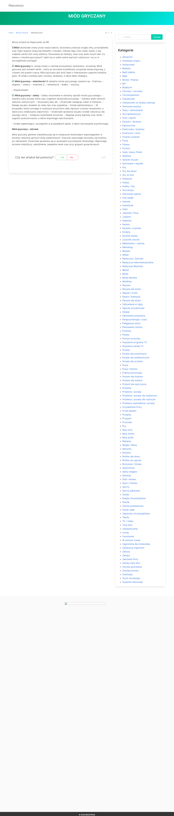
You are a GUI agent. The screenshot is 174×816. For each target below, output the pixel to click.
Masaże (126, 251)
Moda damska (129, 277)
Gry (124, 167)
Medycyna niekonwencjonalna (137, 262)
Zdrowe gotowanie (132, 566)
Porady (126, 350)
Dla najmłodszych (131, 114)
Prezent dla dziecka (132, 376)
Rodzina (126, 452)
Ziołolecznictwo (130, 570)
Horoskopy (128, 190)
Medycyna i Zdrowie (132, 258)
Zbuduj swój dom (131, 563)
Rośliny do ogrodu (131, 460)
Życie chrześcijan (131, 578)
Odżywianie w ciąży (132, 304)
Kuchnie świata (130, 235)
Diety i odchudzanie (132, 110)
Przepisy (126, 414)
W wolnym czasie (131, 540)
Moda (125, 273)
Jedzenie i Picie (130, 213)
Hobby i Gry (128, 186)
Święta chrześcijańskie (134, 498)
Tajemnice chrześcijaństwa (136, 513)
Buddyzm (127, 87)
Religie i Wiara (129, 445)
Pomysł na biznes (131, 338)
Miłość (125, 270)
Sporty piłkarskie (131, 490)
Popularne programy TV (134, 342)
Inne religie (127, 197)
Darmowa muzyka (131, 106)
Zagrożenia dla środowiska (136, 544)
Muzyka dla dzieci (131, 289)
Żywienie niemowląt (132, 582)
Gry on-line (128, 175)
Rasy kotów (128, 433)
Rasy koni (127, 429)
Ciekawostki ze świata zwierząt (138, 102)
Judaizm (126, 216)
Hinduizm (127, 178)
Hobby (125, 182)
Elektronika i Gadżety (133, 129)
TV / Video (127, 521)
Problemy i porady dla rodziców (139, 399)
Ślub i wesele (129, 479)
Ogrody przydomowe (133, 308)
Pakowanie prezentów (133, 315)
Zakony (126, 551)
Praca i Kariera (129, 369)
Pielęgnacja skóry (131, 323)
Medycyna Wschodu (132, 266)
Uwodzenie (128, 536)
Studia (125, 494)
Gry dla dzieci (129, 171)
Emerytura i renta (131, 133)
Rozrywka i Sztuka (132, 464)
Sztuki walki (128, 509)
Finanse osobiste (131, 136)
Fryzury (126, 148)
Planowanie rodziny (132, 327)
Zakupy (126, 555)
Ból (124, 83)
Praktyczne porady (132, 372)
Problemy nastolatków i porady (138, 403)
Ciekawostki (128, 98)
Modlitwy (127, 281)
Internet (126, 201)
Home (11, 33)
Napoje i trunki (129, 292)
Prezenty (126, 388)
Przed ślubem (129, 410)
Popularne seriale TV (133, 346)
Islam (125, 209)
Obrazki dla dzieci (131, 300)
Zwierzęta (127, 574)
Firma (125, 140)
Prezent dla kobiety (132, 380)
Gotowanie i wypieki (132, 163)
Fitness (126, 144)
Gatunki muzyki (130, 159)
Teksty (125, 517)
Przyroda (127, 422)
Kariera (126, 224)
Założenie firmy (130, 559)
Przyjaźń (126, 418)
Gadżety (126, 156)
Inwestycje (127, 205)
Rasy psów (127, 437)
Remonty (126, 448)
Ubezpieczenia (130, 528)
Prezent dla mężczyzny (134, 384)
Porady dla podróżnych (134, 353)
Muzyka (126, 285)
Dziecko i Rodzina (131, 121)
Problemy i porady (131, 391)
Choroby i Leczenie (132, 91)
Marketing (127, 247)
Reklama (126, 441)
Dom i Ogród (129, 117)
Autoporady (128, 64)
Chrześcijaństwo (130, 95)
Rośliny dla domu (131, 456)
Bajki (124, 76)
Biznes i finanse (22, 33)
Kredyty (126, 232)
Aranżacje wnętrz (131, 60)
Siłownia (126, 475)
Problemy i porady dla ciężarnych (139, 395)
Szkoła (125, 502)
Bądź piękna (128, 72)
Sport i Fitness (129, 483)
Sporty (125, 487)
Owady (126, 312)
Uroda (125, 532)
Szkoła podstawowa (132, 506)
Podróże (126, 331)
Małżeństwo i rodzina (133, 243)
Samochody (128, 467)
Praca (125, 365)
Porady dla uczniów (132, 361)
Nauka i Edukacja (131, 296)
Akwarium (127, 57)
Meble (125, 254)
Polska (125, 334)
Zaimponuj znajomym (133, 547)
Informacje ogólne (131, 194)
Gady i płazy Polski (132, 152)
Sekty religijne (129, 471)
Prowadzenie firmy (132, 407)
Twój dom (127, 525)
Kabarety (127, 220)
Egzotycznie (128, 125)
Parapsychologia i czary (134, 319)
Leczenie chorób (130, 239)
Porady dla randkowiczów (135, 357)
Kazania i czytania (131, 228)
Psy (124, 426)
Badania (126, 68)
